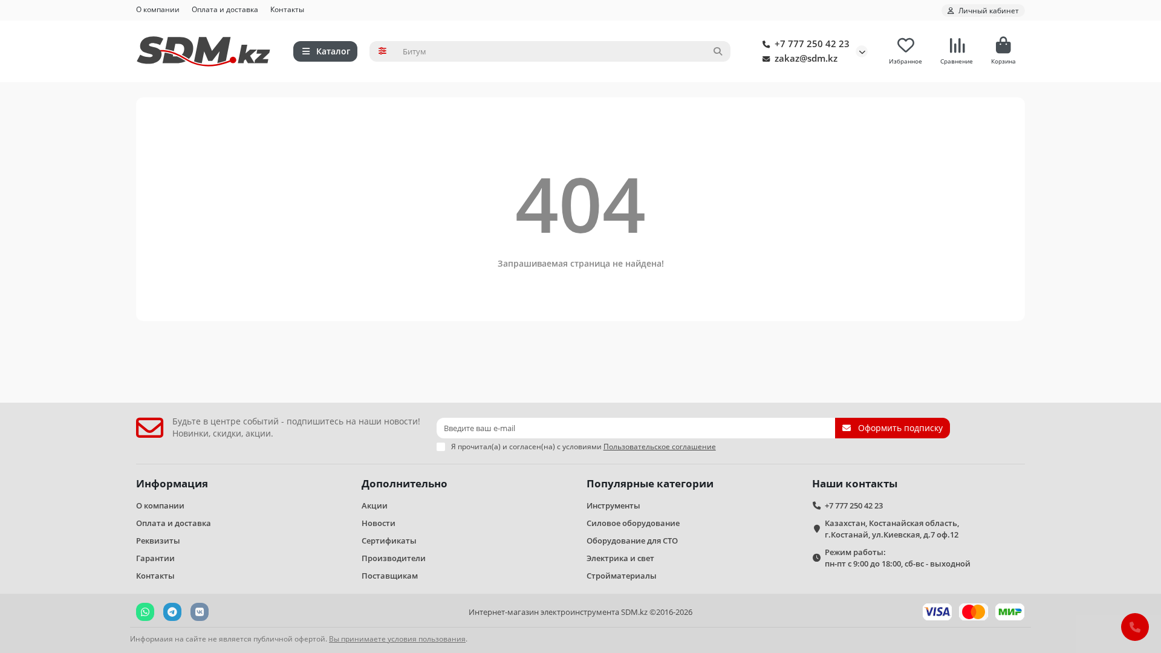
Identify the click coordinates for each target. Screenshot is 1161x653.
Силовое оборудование (633, 523)
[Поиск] (718, 51)
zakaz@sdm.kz (806, 58)
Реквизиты (158, 540)
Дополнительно (404, 483)
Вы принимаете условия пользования (397, 638)
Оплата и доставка (225, 9)
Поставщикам (390, 575)
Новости (378, 523)
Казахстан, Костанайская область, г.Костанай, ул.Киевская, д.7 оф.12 (892, 529)
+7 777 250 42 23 (812, 43)
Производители (394, 558)
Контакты (287, 9)
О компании (158, 9)
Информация (172, 483)
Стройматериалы (622, 575)
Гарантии (155, 558)
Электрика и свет (620, 558)
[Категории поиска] (382, 51)
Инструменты (613, 505)
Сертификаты (389, 540)
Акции (375, 505)
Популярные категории (650, 483)
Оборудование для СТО (632, 540)
